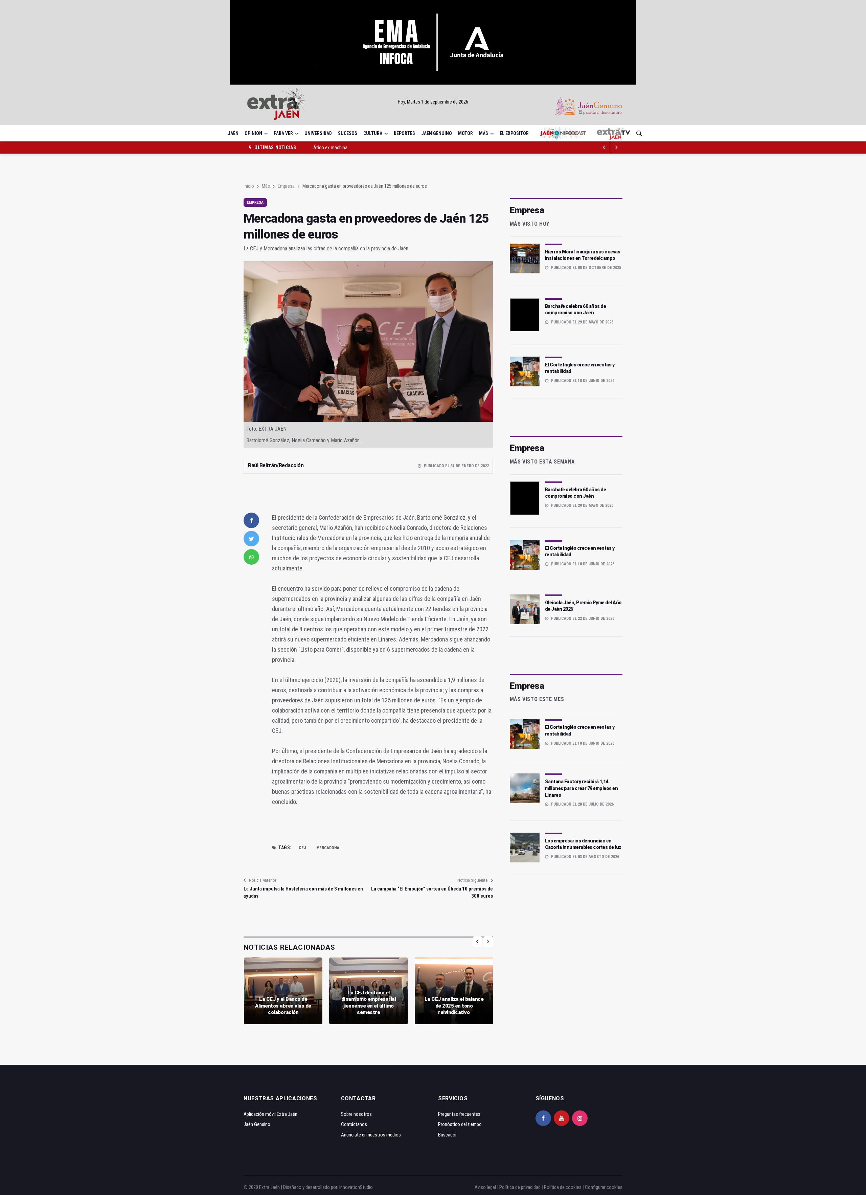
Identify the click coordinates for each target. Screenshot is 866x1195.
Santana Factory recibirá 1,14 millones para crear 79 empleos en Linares (581, 788)
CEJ (302, 847)
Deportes (404, 133)
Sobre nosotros (356, 1114)
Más (483, 133)
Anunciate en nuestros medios (371, 1135)
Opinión (253, 133)
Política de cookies (563, 1187)
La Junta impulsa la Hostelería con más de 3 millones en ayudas (303, 892)
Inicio (249, 186)
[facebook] (251, 520)
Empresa (286, 186)
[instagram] (580, 1118)
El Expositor (514, 133)
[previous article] (616, 147)
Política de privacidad (520, 1187)
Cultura (372, 133)
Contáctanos (354, 1124)
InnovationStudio (356, 1187)
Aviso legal (485, 1187)
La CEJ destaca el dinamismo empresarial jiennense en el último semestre (368, 1003)
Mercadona (327, 847)
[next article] (604, 147)
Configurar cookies (603, 1187)
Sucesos (347, 133)
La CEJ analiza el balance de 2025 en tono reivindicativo (454, 1005)
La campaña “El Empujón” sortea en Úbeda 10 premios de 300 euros (432, 892)
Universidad (318, 133)
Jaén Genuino (436, 133)
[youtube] (561, 1118)
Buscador (447, 1135)
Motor (465, 133)
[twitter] (251, 538)
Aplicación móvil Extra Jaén (270, 1114)
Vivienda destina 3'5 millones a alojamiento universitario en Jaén (375, 149)
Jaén (233, 133)
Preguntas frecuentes (459, 1114)
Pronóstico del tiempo (460, 1124)
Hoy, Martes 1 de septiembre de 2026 (433, 102)
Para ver (283, 133)
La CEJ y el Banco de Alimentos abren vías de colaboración (283, 1005)
